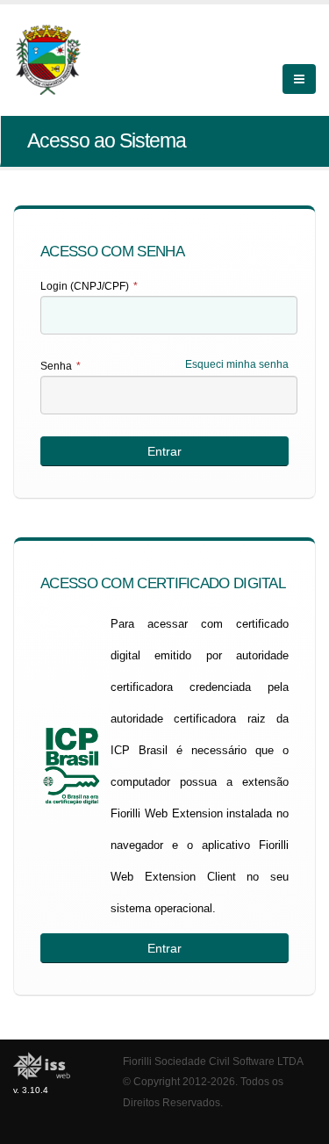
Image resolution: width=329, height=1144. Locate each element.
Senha (60, 366)
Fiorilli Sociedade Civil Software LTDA (213, 1061)
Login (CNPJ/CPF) (89, 286)
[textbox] (168, 315)
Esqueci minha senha (237, 364)
